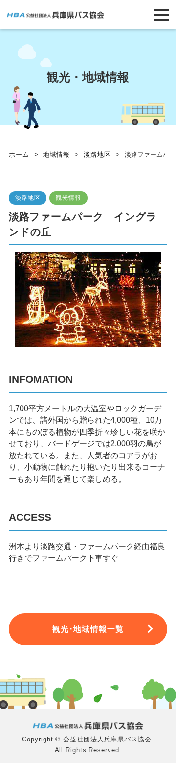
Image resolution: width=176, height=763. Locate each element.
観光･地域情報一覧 (88, 629)
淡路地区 (27, 197)
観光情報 (68, 197)
